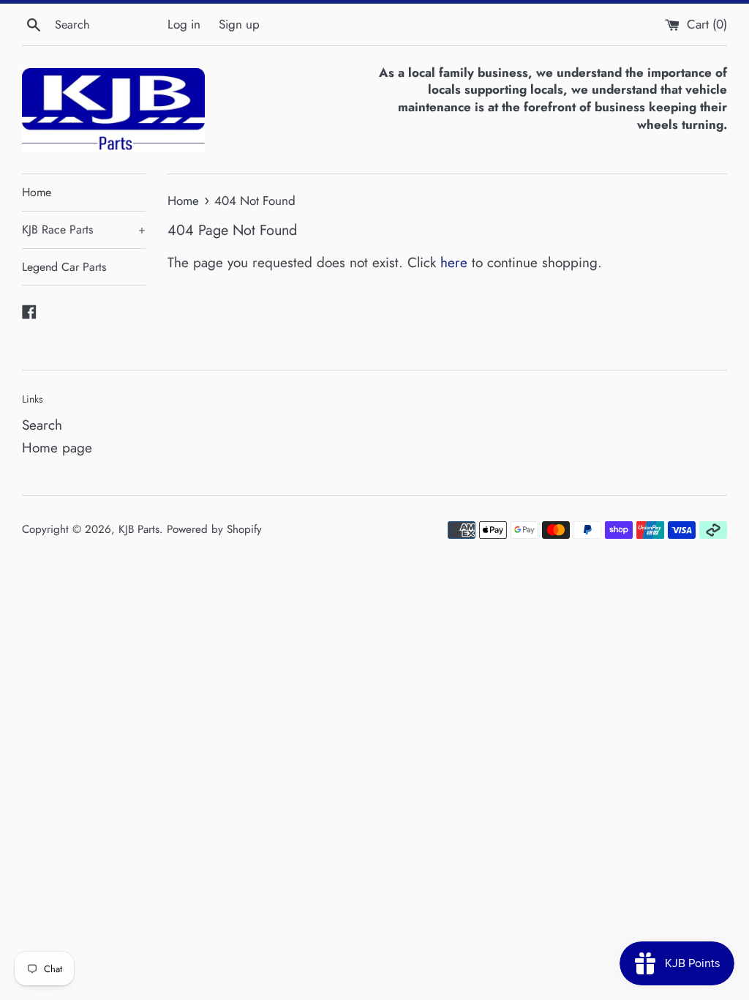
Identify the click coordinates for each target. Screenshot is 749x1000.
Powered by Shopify (214, 529)
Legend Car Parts (64, 266)
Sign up (239, 24)
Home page (57, 448)
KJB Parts (138, 529)
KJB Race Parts (84, 229)
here (453, 262)
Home (36, 192)
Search (42, 425)
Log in (184, 24)
